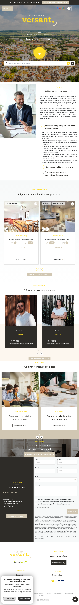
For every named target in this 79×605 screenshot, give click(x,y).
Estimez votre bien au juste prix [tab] (59, 167)
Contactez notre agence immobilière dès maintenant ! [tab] (57, 173)
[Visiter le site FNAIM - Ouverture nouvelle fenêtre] (53, 581)
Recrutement (57, 593)
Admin (49, 593)
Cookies (41, 595)
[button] (41, 269)
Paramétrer (10, 599)
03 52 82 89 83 (8, 499)
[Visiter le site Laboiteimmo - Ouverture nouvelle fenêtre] (43, 600)
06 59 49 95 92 (51, 341)
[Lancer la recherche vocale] (39, 52)
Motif (36, 476)
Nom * (37, 459)
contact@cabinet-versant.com (13, 501)
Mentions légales (38, 593)
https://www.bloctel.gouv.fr (70, 531)
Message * (38, 485)
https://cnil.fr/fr (72, 525)
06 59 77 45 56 (14, 341)
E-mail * (59, 468)
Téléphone (38, 468)
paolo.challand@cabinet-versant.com (21, 343)
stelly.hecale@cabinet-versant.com (57, 343)
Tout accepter (24, 599)
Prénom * (60, 459)
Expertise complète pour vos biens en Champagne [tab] (60, 127)
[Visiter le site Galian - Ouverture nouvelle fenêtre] (61, 581)
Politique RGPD (69, 593)
